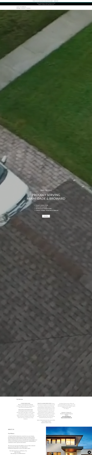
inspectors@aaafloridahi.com (66, 417)
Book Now (46, 216)
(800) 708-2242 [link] (46, 190)
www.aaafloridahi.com (66, 416)
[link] (26, 8)
